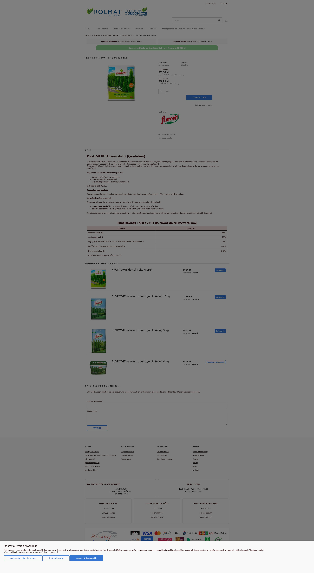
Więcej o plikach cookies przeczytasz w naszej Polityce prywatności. (32, 552)
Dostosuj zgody (56, 558)
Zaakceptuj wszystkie (86, 558)
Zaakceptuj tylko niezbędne (23, 558)
